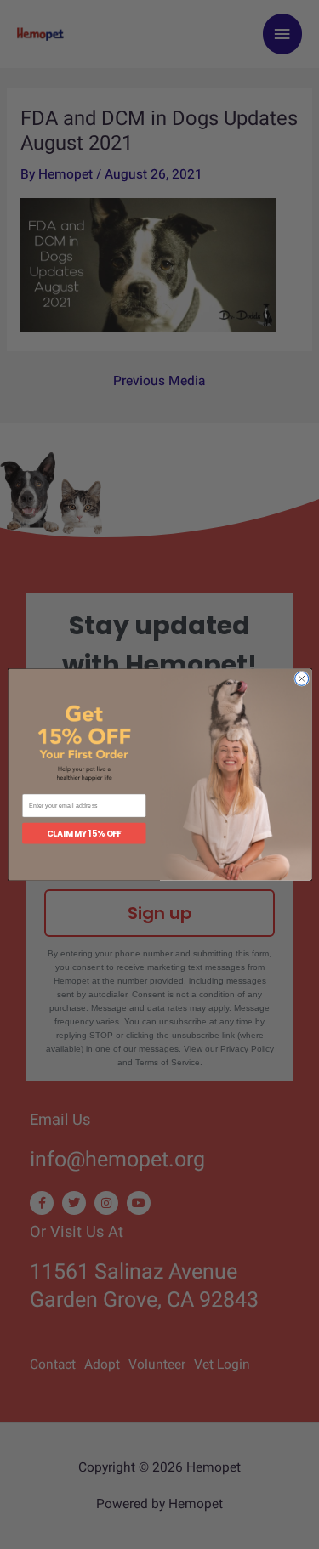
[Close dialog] (301, 678)
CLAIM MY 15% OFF (84, 832)
